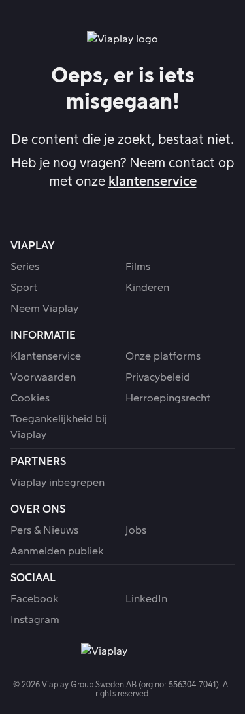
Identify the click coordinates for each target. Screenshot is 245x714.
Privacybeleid (157, 377)
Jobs (135, 530)
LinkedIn (146, 599)
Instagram (34, 620)
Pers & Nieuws (44, 530)
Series (24, 267)
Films (137, 267)
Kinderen (147, 287)
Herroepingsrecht (167, 398)
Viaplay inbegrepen (57, 482)
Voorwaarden (43, 377)
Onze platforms (163, 356)
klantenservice (152, 181)
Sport (23, 287)
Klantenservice (45, 356)
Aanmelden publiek (57, 551)
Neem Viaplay (44, 308)
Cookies (30, 398)
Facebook (34, 599)
